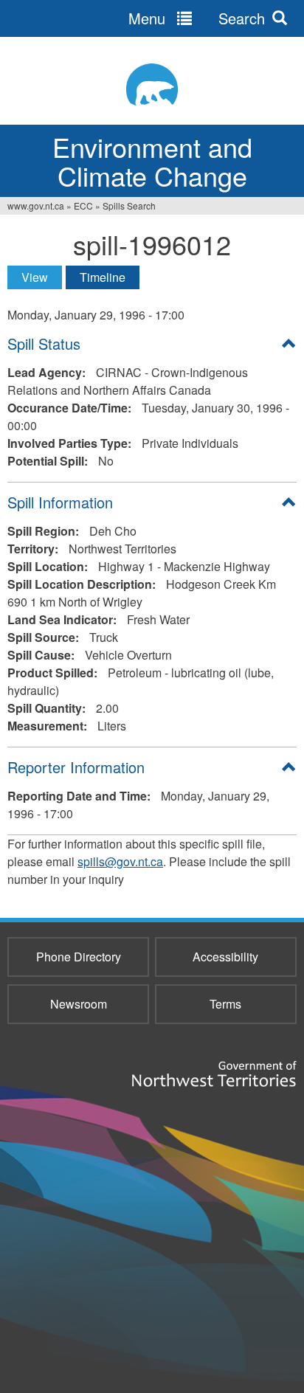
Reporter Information (76, 767)
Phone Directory (78, 956)
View (41, 277)
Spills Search (129, 205)
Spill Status (43, 343)
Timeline (102, 277)
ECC (83, 205)
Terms (225, 1003)
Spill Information (60, 502)
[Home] (152, 84)
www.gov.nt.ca (35, 205)
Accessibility (225, 956)
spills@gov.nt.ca (120, 861)
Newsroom (78, 1003)
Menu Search (196, 18)
